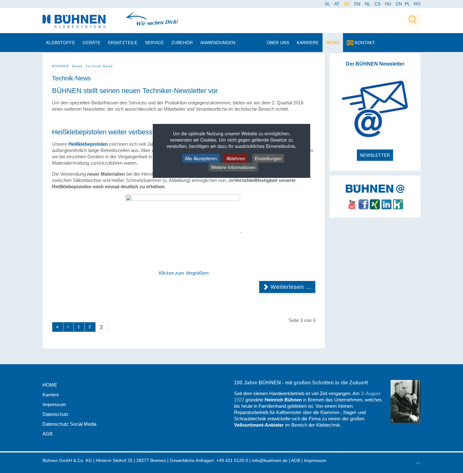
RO (417, 3)
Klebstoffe (60, 42)
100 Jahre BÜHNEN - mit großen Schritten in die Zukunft (301, 382)
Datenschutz (56, 414)
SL (328, 3)
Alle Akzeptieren (201, 158)
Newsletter (375, 155)
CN (399, 3)
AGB (48, 433)
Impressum (54, 404)
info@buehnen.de (270, 460)
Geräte (91, 42)
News (332, 42)
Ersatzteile (122, 42)
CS (378, 3)
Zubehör (182, 42)
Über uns (278, 42)
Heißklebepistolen (88, 144)
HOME (50, 385)
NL (368, 3)
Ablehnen (235, 158)
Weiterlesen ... (290, 286)
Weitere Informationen (233, 167)
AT (337, 3)
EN (358, 3)
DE (347, 3)
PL (407, 3)
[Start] (57, 327)
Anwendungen (217, 42)
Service (154, 42)
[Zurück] (68, 327)
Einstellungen (268, 158)
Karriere (308, 42)
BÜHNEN (60, 66)
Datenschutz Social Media (69, 424)
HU (388, 3)
